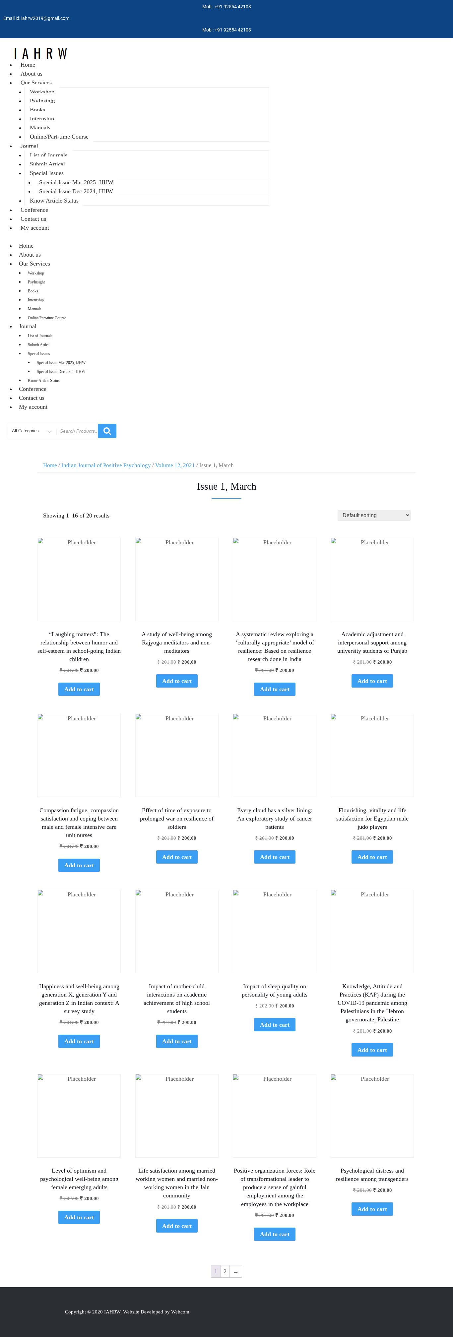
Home (28, 64)
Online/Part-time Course (59, 136)
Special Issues (47, 173)
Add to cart (79, 689)
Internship (42, 118)
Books (37, 109)
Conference (34, 210)
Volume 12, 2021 (175, 465)
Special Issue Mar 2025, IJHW (76, 182)
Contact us (33, 218)
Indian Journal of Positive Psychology (106, 465)
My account (35, 227)
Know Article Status (54, 200)
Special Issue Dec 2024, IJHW (76, 191)
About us (31, 73)
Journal (29, 146)
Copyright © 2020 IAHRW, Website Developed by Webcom (127, 1311)
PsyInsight (42, 100)
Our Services (36, 82)
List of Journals (48, 155)
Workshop (42, 92)
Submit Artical (47, 164)
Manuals (40, 127)
